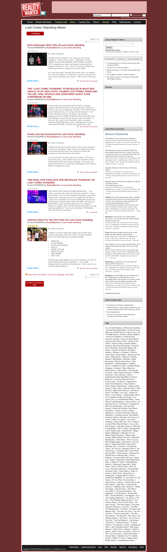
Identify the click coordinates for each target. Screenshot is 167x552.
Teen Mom (131, 489)
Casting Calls (61, 22)
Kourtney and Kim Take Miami (126, 415)
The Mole (123, 509)
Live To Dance (133, 422)
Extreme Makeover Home (124, 379)
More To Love (132, 440)
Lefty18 (107, 197)
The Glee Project (123, 505)
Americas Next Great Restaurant (117, 346)
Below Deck (115, 357)
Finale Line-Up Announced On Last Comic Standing (56, 134)
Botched (126, 359)
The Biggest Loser (132, 496)
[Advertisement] (99, 7)
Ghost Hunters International (115, 386)
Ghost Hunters (129, 384)
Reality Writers (110, 540)
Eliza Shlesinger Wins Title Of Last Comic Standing (55, 45)
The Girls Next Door (125, 502)
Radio (112, 460)
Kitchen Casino (121, 411)
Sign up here (125, 17)
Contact (137, 22)
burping (117, 52)
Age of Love (131, 332)
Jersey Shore (131, 402)
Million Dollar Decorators (114, 435)
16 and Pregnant (115, 328)
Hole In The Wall (111, 393)
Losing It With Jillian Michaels (116, 424)
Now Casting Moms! (113, 312)
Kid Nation (109, 411)
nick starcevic (109, 52)
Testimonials (125, 22)
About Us (122, 547)
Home (30, 22)
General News (110, 536)
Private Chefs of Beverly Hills (116, 455)
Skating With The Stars (125, 475)
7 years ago (135, 240)
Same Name (124, 471)
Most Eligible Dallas (112, 442)
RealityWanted (53, 48)
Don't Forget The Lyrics (123, 373)
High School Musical (121, 390)
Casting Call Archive (88, 547)
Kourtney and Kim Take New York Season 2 (121, 417)
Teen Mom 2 (110, 491)
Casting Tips (84, 22)
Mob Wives (121, 440)
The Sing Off (121, 516)
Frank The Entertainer (113, 384)
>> (98, 42)
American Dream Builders (129, 334)
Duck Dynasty (119, 375)
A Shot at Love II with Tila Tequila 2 (118, 67)
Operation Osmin (128, 449)
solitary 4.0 (126, 52)
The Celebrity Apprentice (114, 498)
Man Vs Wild (122, 429)
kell (121, 52)
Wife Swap (134, 527)
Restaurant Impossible (121, 464)
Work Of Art (117, 529)
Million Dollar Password (121, 437)
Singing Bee (109, 475)
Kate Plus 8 (123, 404)
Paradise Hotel (122, 451)
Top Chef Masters (120, 520)
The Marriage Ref (111, 509)
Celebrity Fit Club (118, 366)
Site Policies (133, 547)
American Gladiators (114, 337)
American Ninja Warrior (129, 339)
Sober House (110, 482)
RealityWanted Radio (126, 540)
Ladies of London (118, 420)
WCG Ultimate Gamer (120, 527)
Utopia (126, 525)
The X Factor (134, 518)
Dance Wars (122, 370)
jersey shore (135, 52)
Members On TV (128, 433)
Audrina (108, 352)
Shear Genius (128, 473)
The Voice (123, 518)
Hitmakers (134, 390)
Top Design (133, 520)
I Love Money (116, 395)
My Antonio (126, 442)
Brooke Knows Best (122, 361)
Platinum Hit (134, 453)
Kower (107, 232)
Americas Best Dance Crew (115, 341)
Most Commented (133, 59)
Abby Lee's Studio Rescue (115, 332)
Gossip (108, 388)
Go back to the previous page (34, 284)
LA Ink (107, 420)
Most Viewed (110, 59)
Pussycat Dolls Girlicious (122, 458)
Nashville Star (110, 446)
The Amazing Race (124, 491)
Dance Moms (110, 370)
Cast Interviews (115, 534)
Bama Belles (121, 355)
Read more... (33, 81)
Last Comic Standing (71, 48)
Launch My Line (120, 422)
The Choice (130, 498)
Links (100, 547)
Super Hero (120, 484)
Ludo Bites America (124, 426)
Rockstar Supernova (118, 469)
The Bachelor (120, 493)
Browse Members (44, 22)
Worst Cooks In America (121, 531)
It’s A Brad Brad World (124, 399)
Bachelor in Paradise (121, 352)
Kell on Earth (129, 406)
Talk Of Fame (120, 489)
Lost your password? (138, 17)
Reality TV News (118, 462)
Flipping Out (131, 382)
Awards (105, 22)
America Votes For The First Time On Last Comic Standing (60, 220)
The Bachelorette (116, 496)
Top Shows (120, 59)
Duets (129, 375)
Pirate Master (122, 453)
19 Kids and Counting (131, 328)
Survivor (108, 487)
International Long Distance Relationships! (120, 305)
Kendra (108, 408)
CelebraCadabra (121, 364)
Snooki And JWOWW (113, 478)
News (72, 22)
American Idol (128, 337)
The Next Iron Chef (124, 511)
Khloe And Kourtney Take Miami (125, 408)
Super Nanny (131, 484)
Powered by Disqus (112, 293)
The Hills (134, 507)
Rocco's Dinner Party (119, 466)
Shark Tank (117, 473)
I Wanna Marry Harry (131, 395)
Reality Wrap (132, 538)
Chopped (108, 368)
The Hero (125, 507)
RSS (106, 547)
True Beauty (117, 525)
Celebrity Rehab (133, 366)
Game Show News (130, 534)
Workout (127, 529)
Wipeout (108, 529)
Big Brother (117, 359)
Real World (121, 460)
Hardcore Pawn (129, 388)
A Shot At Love (133, 330)
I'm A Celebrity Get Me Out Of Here (118, 397)
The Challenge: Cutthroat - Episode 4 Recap (121, 74)
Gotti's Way (117, 388)
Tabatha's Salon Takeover (123, 487)
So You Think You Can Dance (123, 480)
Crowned (117, 368)
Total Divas (109, 522)
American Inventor (112, 339)
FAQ (114, 22)
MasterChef (127, 431)
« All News (35, 33)
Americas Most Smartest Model (124, 343)
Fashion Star (110, 382)
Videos (96, 22)
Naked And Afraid (118, 444)
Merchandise (74, 547)
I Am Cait (123, 393)
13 (106, 328)
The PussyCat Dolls (121, 514)
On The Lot (116, 449)
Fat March (121, 382)
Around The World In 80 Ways (123, 350)
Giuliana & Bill (133, 386)
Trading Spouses (122, 522)
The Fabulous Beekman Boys (121, 500)
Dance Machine (128, 368)
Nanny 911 (131, 444)
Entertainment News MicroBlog (117, 377)
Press (142, 547)
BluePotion (109, 217)
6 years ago (120, 164)
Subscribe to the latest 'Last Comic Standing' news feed (50, 275)
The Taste (132, 516)
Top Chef (108, 520)
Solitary (120, 482)
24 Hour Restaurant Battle (116, 330)
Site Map (114, 547)
